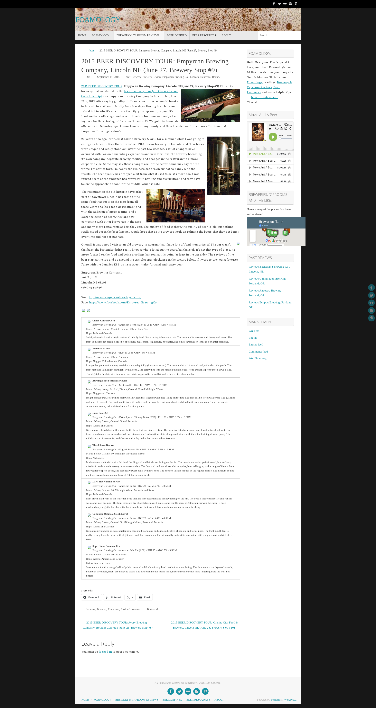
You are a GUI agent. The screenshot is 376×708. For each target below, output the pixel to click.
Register (254, 330)
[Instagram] (290, 3)
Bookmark (153, 609)
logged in (105, 651)
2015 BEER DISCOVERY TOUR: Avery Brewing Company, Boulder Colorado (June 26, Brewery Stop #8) (118, 625)
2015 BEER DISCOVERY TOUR (101, 86)
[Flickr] (285, 3)
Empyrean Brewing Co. (175, 77)
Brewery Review (152, 77)
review (135, 609)
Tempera (275, 699)
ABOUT (219, 699)
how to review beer (264, 97)
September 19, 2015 (108, 77)
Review (216, 77)
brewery (91, 609)
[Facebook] (274, 3)
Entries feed (256, 344)
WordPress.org (258, 358)
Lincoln (194, 77)
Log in (253, 337)
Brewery (136, 77)
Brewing (101, 609)
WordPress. (290, 699)
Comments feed (258, 351)
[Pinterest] (296, 3)
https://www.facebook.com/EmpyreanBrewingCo (123, 302)
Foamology (255, 82)
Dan (88, 77)
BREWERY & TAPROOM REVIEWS (136, 699)
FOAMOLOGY (97, 20)
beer (91, 50)
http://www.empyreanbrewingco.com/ (115, 297)
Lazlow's (126, 609)
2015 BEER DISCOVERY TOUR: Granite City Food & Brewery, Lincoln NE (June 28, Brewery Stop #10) (204, 625)
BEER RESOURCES (198, 699)
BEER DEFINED (172, 699)
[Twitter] (279, 3)
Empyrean (113, 609)
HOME (85, 699)
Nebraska (205, 77)
